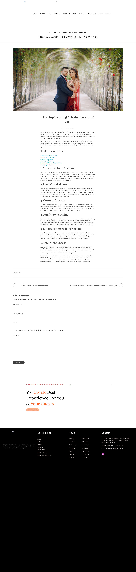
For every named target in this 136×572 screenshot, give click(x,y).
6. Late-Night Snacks (46, 165)
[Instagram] (103, 454)
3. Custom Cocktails (46, 159)
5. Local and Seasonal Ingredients (50, 163)
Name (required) (18, 304)
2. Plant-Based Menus (47, 157)
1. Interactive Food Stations (48, 155)
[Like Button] (72, 128)
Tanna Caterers (63, 32)
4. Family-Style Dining (47, 161)
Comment (16, 335)
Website (15, 323)
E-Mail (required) (18, 313)
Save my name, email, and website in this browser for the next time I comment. (39, 330)
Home (50, 32)
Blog (55, 32)
